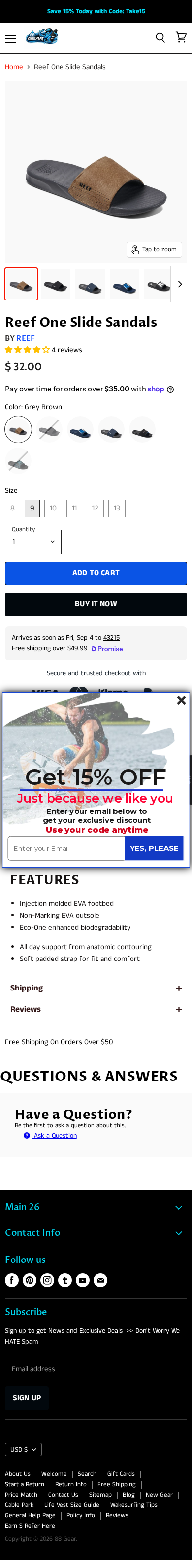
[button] (96, 777)
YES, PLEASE (154, 847)
